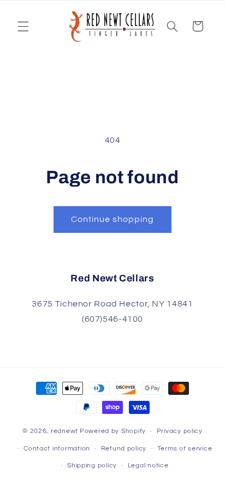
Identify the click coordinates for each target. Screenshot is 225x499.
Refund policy (124, 449)
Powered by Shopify (113, 431)
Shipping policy (92, 465)
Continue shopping (113, 219)
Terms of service (184, 449)
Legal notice (148, 465)
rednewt (64, 431)
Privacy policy (180, 431)
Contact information (56, 449)
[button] (22, 26)
